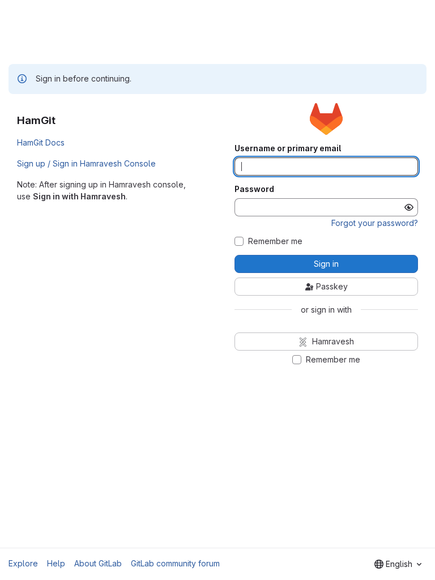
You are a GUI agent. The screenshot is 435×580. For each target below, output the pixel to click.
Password (254, 189)
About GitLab (98, 563)
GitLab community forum (175, 563)
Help (56, 563)
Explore (23, 563)
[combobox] (398, 564)
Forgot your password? (374, 223)
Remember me (275, 241)
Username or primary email (287, 148)
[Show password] (409, 207)
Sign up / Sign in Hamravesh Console (86, 163)
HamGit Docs (41, 142)
